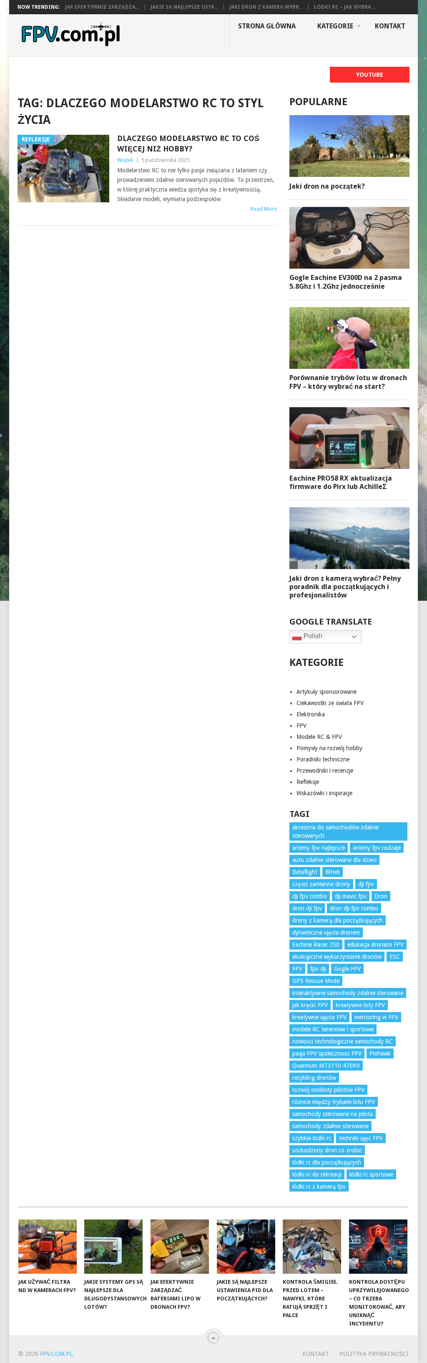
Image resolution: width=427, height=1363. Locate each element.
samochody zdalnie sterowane (330, 1126)
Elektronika (310, 714)
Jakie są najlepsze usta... (184, 7)
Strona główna (267, 26)
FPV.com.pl (56, 1353)
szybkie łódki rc (311, 1138)
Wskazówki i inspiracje (324, 793)
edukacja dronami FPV (375, 944)
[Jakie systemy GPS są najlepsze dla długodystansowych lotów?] (113, 1246)
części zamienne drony (321, 884)
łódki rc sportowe (371, 1174)
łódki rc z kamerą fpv (319, 1186)
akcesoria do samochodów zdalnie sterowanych (335, 831)
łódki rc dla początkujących (326, 1162)
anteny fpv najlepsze (318, 847)
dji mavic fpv (351, 896)
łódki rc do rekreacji (317, 1174)
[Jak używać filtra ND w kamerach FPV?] (47, 1246)
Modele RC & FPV (319, 736)
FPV (301, 725)
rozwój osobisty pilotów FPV (328, 1089)
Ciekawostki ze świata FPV (330, 703)
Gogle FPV (347, 968)
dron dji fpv (307, 908)
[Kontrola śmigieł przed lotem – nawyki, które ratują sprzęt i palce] (312, 1246)
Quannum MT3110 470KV (326, 1065)
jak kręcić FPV (310, 1005)
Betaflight (304, 872)
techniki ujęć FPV (361, 1138)
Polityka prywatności (374, 1353)
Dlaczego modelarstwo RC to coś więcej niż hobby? (188, 143)
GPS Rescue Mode (315, 981)
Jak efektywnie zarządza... (102, 7)
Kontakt (390, 26)
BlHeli (332, 872)
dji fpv (366, 884)
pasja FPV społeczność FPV (327, 1053)
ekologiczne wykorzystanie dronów (337, 956)
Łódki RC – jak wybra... (344, 7)
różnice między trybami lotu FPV (333, 1101)
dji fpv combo (309, 896)
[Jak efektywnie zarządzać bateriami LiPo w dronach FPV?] (180, 1246)
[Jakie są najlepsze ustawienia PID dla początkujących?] (246, 1246)
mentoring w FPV (376, 1017)
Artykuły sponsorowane (326, 691)
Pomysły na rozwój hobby (329, 748)
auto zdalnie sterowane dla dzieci (334, 860)
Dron (380, 896)
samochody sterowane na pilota (332, 1114)
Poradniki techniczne (322, 759)
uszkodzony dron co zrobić (327, 1150)
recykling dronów (314, 1077)
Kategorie (335, 26)
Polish (312, 636)
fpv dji (318, 968)
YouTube (369, 74)
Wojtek (125, 160)
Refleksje (307, 781)
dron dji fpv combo (354, 908)
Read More (264, 209)
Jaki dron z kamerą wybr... (266, 7)
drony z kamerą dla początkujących (337, 920)
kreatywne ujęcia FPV (319, 1017)
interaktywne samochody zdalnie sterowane (347, 993)
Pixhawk (380, 1053)
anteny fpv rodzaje (377, 847)
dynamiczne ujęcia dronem (326, 932)
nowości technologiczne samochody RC (342, 1041)
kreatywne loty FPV (360, 1005)
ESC (394, 956)
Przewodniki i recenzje (324, 770)
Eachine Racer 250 (315, 944)
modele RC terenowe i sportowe (333, 1029)
